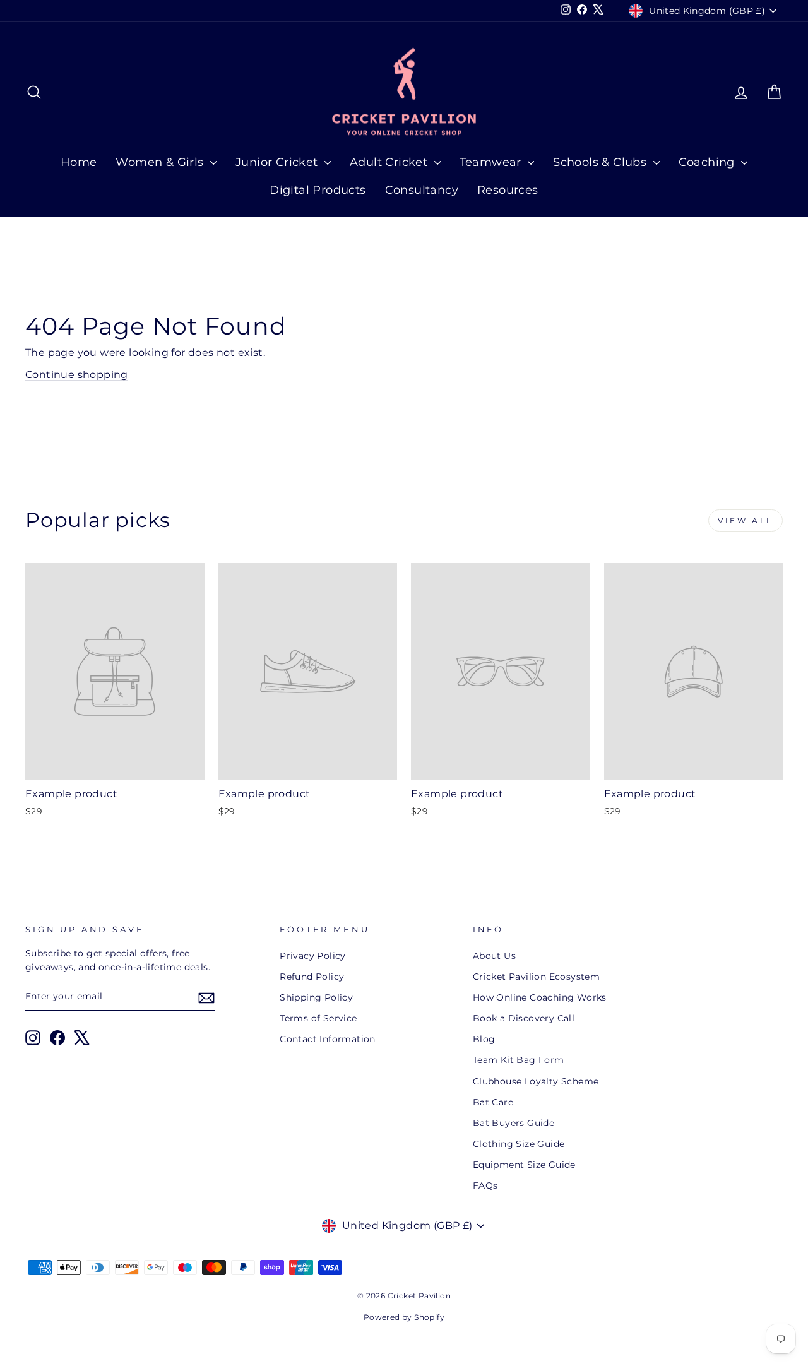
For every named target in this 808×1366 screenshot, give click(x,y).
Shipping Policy (316, 997)
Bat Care (493, 1102)
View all (745, 520)
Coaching (709, 162)
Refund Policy (312, 976)
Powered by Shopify (404, 1317)
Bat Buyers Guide (513, 1123)
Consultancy (421, 190)
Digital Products (317, 190)
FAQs (485, 1185)
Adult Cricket (390, 162)
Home (79, 162)
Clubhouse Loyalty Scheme (536, 1081)
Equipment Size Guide (524, 1165)
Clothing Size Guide (519, 1144)
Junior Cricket (278, 162)
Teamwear (492, 162)
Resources (507, 190)
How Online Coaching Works (540, 997)
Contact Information (328, 1039)
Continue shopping (76, 375)
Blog (484, 1039)
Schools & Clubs (601, 162)
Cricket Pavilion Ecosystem (536, 976)
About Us (494, 956)
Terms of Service (318, 1018)
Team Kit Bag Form (518, 1060)
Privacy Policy (313, 956)
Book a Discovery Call (523, 1018)
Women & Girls (161, 162)
